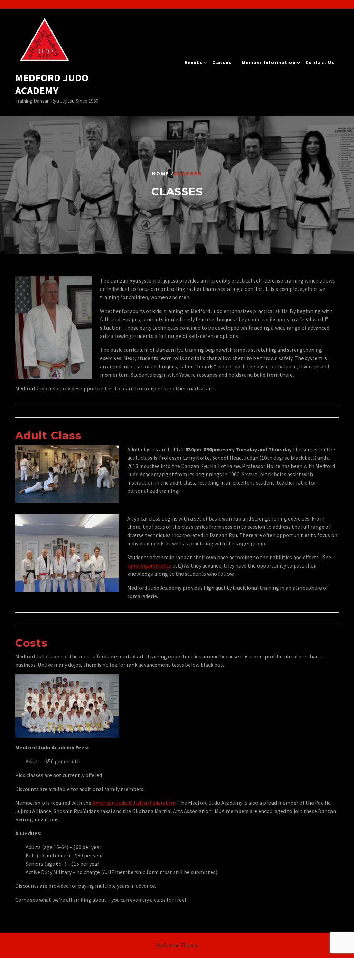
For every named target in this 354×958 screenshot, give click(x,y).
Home (161, 173)
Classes (222, 62)
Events (193, 62)
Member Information (269, 62)
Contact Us (320, 62)
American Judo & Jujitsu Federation (134, 802)
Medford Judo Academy (51, 84)
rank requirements (149, 565)
